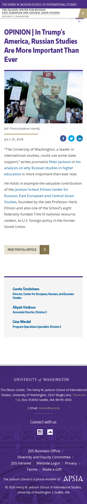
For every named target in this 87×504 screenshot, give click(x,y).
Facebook (63, 138)
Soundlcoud (51, 431)
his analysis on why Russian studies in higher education (42, 168)
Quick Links (82, 13)
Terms (32, 469)
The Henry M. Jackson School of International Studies (39, 4)
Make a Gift (52, 469)
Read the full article (22, 249)
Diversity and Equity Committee (44, 457)
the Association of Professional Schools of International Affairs (72, 479)
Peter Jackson (60, 161)
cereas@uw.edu (49, 408)
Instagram (41, 431)
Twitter (71, 138)
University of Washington (43, 379)
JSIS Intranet (21, 463)
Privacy (71, 463)
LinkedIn (79, 138)
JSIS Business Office (44, 450)
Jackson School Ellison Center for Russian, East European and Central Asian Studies (39, 195)
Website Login (48, 463)
